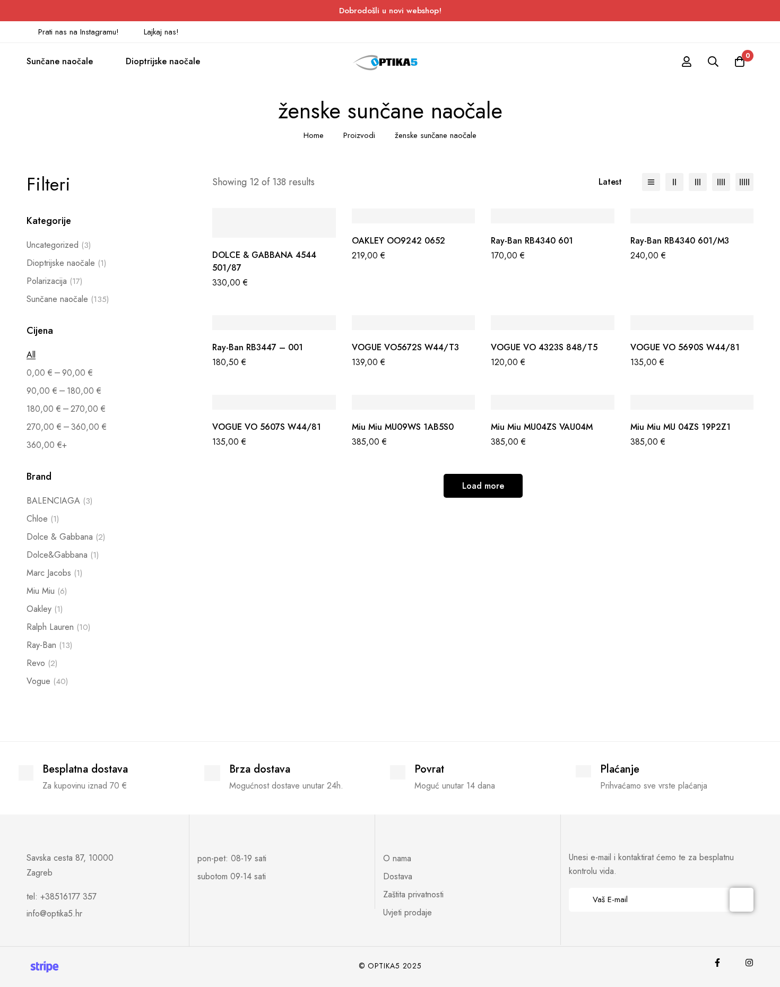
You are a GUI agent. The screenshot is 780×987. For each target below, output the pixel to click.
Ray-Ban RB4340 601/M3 (679, 241)
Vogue (47, 681)
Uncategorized (59, 245)
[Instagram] (749, 962)
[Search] (713, 61)
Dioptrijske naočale (66, 263)
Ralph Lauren (58, 627)
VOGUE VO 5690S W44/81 (685, 347)
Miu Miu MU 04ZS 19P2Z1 (680, 427)
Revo (42, 663)
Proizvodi (359, 135)
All (31, 355)
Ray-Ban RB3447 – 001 (257, 347)
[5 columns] (744, 182)
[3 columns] (698, 182)
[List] (651, 182)
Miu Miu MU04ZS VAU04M (542, 427)
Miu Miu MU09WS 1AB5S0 (403, 427)
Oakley (45, 609)
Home (314, 135)
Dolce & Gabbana (66, 537)
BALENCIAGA (59, 501)
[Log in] (686, 61)
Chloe (43, 519)
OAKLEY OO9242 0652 (398, 241)
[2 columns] (674, 182)
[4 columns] (721, 182)
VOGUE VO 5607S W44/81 (266, 427)
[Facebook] (717, 962)
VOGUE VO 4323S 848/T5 (544, 347)
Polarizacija (54, 281)
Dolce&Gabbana (63, 555)
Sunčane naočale (68, 299)
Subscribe (741, 900)
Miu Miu (47, 591)
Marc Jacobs (54, 573)
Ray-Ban (49, 645)
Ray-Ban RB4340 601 (532, 241)
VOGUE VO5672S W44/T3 (405, 347)
